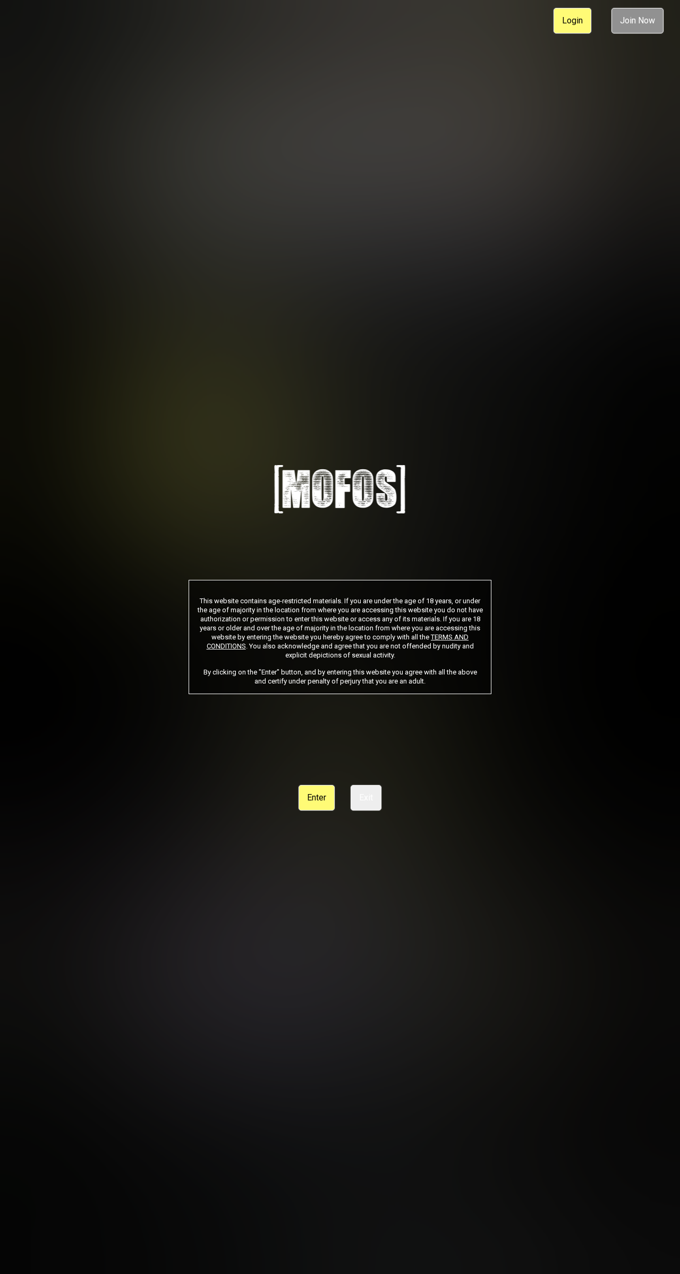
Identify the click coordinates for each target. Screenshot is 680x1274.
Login (572, 20)
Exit (366, 797)
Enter (316, 797)
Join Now (637, 20)
